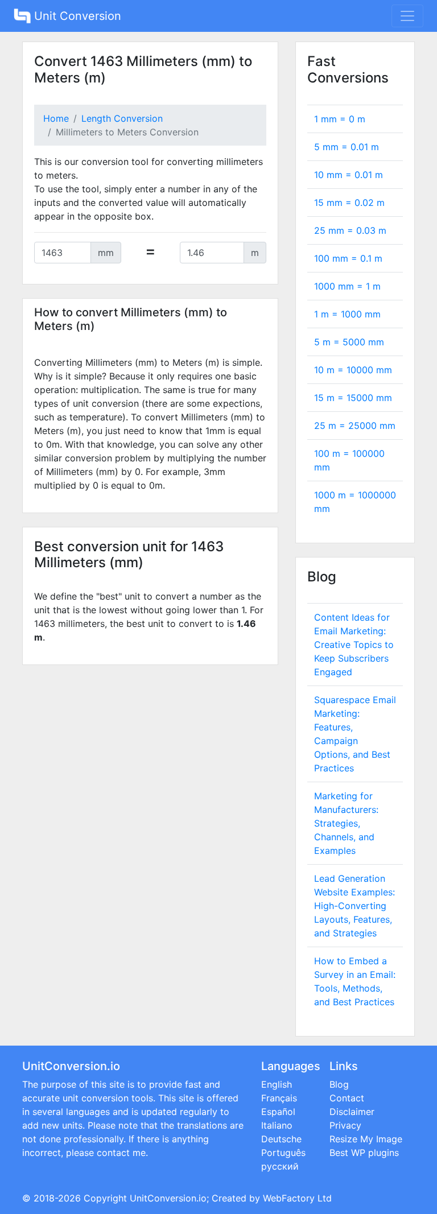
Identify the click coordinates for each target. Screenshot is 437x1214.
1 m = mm (347, 314)
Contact (346, 1098)
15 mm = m (349, 202)
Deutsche (281, 1139)
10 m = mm (353, 369)
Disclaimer (351, 1111)
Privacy (345, 1125)
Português (283, 1152)
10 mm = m (348, 174)
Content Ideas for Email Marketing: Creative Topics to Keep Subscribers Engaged (354, 645)
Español (278, 1111)
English (276, 1084)
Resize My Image (365, 1139)
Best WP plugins (364, 1152)
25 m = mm (354, 425)
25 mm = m (350, 230)
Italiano (276, 1125)
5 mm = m (346, 146)
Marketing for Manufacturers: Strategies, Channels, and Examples (346, 823)
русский (280, 1166)
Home (56, 118)
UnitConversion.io (168, 1198)
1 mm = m (339, 119)
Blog (339, 1084)
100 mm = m (348, 258)
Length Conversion (122, 118)
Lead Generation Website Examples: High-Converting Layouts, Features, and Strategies (354, 906)
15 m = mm (353, 397)
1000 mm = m (347, 286)
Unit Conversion (76, 16)
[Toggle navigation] (407, 16)
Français (279, 1098)
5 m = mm (349, 342)
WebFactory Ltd (297, 1198)
